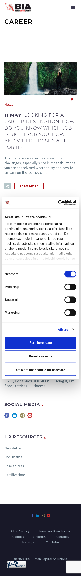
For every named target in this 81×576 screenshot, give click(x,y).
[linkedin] (14, 417)
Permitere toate (40, 342)
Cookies (18, 537)
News (8, 104)
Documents (13, 457)
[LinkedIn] (37, 515)
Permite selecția (40, 356)
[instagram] (22, 417)
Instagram (29, 542)
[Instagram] (43, 515)
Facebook (61, 537)
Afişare (63, 329)
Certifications (15, 474)
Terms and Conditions (54, 531)
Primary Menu (73, 7)
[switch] (70, 287)
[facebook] (6, 417)
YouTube (52, 542)
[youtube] (29, 417)
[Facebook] (32, 515)
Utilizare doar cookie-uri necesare (40, 370)
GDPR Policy (20, 531)
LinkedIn (39, 537)
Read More (29, 186)
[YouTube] (48, 515)
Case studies (14, 465)
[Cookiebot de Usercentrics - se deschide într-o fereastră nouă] (58, 202)
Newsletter (13, 448)
